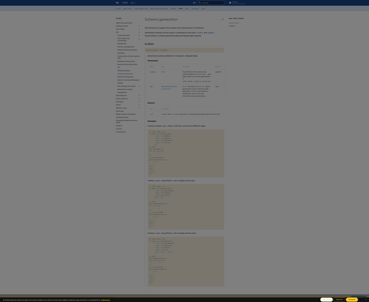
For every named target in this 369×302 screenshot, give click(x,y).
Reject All (339, 299)
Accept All (352, 299)
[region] (184, 299)
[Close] (366, 299)
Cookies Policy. (105, 300)
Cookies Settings (326, 299)
